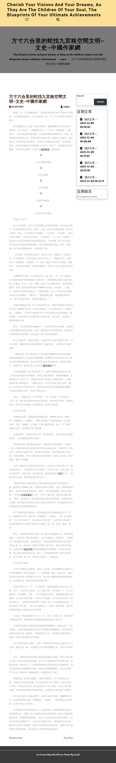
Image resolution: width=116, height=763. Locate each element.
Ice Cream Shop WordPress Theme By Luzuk (58, 754)
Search (80, 95)
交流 (60, 473)
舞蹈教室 (45, 149)
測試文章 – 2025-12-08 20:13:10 (88, 166)
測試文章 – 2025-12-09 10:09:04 (88, 137)
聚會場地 (47, 365)
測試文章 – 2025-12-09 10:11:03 (88, 152)
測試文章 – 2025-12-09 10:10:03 (88, 123)
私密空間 (28, 549)
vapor (63, 59)
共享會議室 (26, 494)
